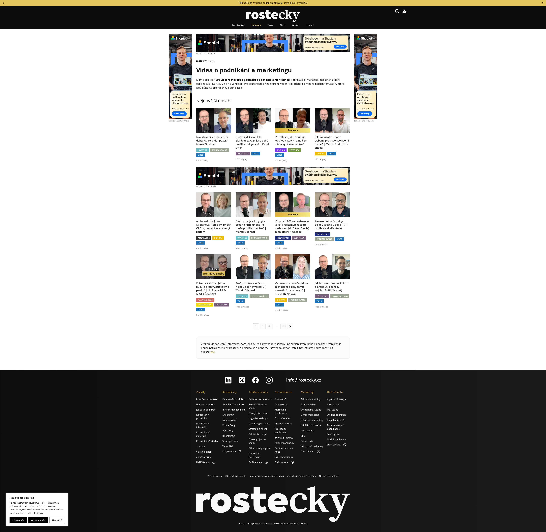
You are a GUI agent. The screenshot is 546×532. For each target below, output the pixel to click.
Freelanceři (281, 399)
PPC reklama (307, 430)
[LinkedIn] (228, 380)
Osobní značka (282, 418)
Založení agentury (284, 442)
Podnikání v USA (335, 420)
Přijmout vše (18, 520)
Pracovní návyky (283, 423)
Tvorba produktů (284, 437)
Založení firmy (203, 457)
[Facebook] (255, 380)
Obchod (281, 150)
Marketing (242, 153)
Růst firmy (298, 238)
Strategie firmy (230, 441)
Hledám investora (205, 404)
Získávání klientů (284, 457)
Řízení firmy (283, 238)
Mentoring (238, 25)
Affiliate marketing (311, 399)
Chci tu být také (183, 121)
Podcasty (256, 25)
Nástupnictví (229, 420)
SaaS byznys (333, 434)
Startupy (294, 150)
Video (212, 61)
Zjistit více (38, 513)
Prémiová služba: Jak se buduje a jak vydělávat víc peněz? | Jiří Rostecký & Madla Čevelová (212, 288)
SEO (303, 435)
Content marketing (311, 409)
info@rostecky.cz (303, 380)
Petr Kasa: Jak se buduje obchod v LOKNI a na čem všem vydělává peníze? (291, 140)
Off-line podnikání (336, 414)
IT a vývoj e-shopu (258, 413)
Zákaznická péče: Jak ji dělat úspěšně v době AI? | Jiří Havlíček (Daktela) (331, 224)
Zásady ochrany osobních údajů (267, 476)
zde (212, 352)
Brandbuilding (308, 404)
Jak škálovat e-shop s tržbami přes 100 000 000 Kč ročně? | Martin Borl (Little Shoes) (332, 142)
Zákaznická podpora (259, 448)
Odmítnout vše (38, 520)
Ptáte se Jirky (204, 304)
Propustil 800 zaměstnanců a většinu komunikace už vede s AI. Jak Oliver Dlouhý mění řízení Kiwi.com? (292, 226)
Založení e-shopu (258, 434)
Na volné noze (205, 300)
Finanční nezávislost (207, 399)
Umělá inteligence (336, 439)
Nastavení (57, 520)
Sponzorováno (219, 150)
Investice (202, 150)
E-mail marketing (310, 414)
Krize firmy (228, 414)
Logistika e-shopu (258, 418)
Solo (270, 25)
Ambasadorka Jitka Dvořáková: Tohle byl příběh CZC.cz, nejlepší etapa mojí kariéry (213, 226)
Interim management (233, 409)
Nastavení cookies (329, 476)
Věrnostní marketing (312, 446)
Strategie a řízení (258, 428)
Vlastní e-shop (204, 451)
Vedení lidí (227, 446)
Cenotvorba (281, 404)
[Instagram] (269, 380)
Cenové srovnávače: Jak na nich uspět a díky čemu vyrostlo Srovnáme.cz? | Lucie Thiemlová (292, 288)
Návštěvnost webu (311, 425)
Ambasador (204, 238)
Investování (333, 404)
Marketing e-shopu (259, 423)
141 (283, 326)
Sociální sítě (307, 441)
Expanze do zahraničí (260, 399)
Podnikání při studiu (207, 441)
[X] (241, 380)
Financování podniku (233, 399)
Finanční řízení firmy (233, 404)
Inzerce (296, 25)
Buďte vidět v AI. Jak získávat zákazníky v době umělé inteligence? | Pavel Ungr (252, 142)
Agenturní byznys (336, 399)
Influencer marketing (312, 420)
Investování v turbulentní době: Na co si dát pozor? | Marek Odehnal (213, 140)
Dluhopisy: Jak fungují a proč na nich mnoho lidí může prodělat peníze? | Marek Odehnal (251, 226)
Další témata (203, 462)
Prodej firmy (228, 425)
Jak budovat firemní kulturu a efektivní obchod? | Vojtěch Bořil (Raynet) (332, 286)
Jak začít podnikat (205, 409)
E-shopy (320, 153)
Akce (282, 25)
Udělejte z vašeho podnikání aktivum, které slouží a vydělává (275, 2)
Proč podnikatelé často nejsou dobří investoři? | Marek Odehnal (251, 286)
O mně (310, 25)
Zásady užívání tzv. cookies (301, 476)
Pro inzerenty (214, 476)
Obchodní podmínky (236, 476)
